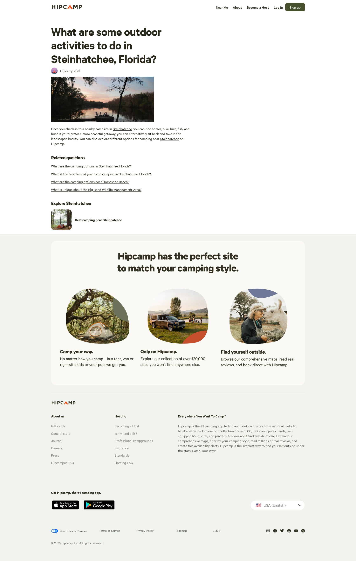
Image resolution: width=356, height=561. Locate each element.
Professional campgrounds (134, 440)
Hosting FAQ (124, 462)
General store (60, 433)
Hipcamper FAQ (62, 462)
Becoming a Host (127, 426)
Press (55, 455)
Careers (56, 448)
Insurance (122, 448)
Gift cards (58, 426)
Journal (56, 440)
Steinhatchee (122, 128)
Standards (122, 455)
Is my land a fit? (126, 433)
